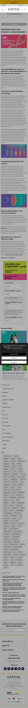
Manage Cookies (14, 354)
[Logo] (14, 9)
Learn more (7, 347)
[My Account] (23, 9)
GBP (19, 5)
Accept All (14, 362)
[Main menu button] (2, 10)
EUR (24, 5)
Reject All (14, 358)
